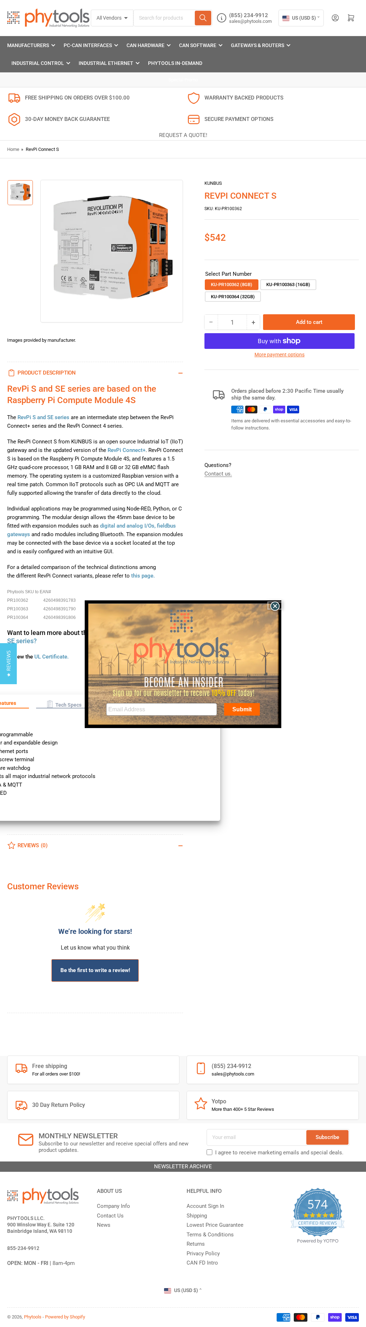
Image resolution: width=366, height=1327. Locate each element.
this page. (143, 576)
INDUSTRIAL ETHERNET (106, 63)
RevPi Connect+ (126, 450)
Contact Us (110, 1215)
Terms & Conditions (210, 1234)
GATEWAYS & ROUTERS (257, 45)
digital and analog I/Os (127, 526)
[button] (64, 704)
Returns (196, 1244)
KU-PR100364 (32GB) (233, 296)
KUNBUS (213, 183)
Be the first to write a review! (95, 970)
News (103, 1225)
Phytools (32, 1317)
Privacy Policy (203, 1253)
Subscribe (327, 1137)
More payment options (279, 354)
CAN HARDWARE (145, 45)
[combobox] (172, 18)
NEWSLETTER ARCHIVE (183, 1166)
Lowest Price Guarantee (215, 1225)
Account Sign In (205, 1206)
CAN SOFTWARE (197, 45)
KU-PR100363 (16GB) (288, 284)
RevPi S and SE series (43, 417)
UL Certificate (50, 657)
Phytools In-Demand (175, 63)
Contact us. (218, 474)
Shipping (197, 1215)
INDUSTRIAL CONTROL (37, 63)
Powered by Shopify (65, 1317)
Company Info (113, 1206)
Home (13, 149)
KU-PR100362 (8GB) (231, 284)
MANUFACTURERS (28, 45)
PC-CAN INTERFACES (88, 45)
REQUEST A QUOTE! (183, 135)
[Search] (203, 18)
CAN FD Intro (202, 1263)
